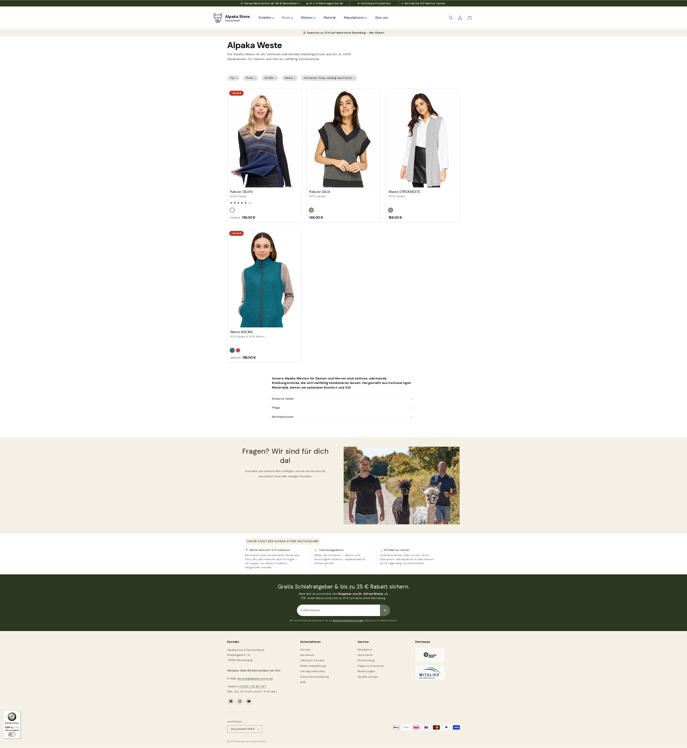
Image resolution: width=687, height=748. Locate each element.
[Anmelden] (385, 610)
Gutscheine (365, 655)
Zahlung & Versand (312, 660)
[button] (451, 17)
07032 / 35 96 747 (252, 686)
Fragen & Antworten (371, 666)
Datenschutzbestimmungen (348, 620)
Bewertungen (366, 671)
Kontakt (305, 649)
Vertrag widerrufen (312, 671)
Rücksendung (366, 660)
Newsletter (365, 649)
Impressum (307, 655)
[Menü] (18, 712)
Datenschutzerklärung (314, 676)
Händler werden (368, 676)
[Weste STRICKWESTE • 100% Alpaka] (423, 138)
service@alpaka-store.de (255, 678)
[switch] (12, 734)
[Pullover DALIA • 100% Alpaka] (344, 138)
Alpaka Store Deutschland (251, 741)
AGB (303, 682)
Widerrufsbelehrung (313, 666)
